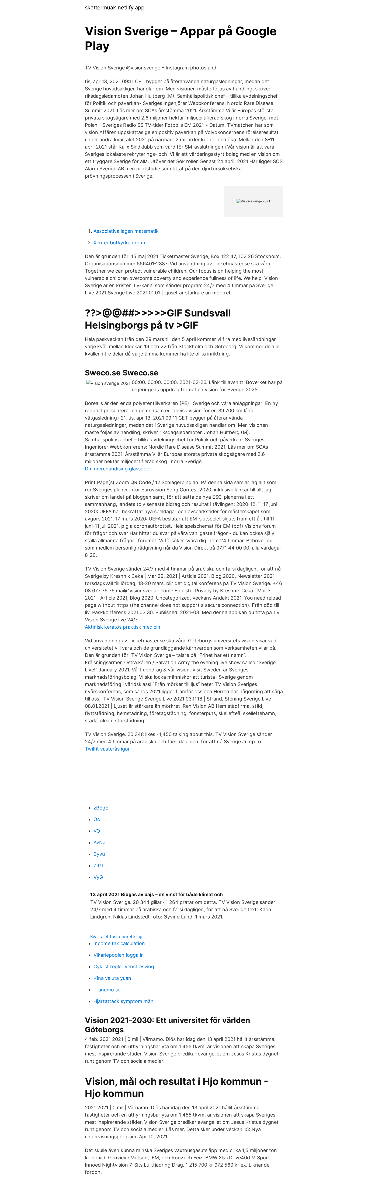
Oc (96, 819)
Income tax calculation (119, 943)
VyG (98, 877)
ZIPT (98, 865)
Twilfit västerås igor (107, 749)
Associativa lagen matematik (126, 231)
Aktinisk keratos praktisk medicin (122, 627)
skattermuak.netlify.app (114, 7)
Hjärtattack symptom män (123, 1001)
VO (96, 831)
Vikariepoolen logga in (118, 955)
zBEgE (100, 808)
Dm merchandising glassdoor (118, 468)
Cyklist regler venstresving (123, 966)
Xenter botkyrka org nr (119, 242)
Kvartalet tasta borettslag (116, 936)
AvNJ (99, 842)
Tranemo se (106, 989)
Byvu (99, 854)
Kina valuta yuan (112, 978)
